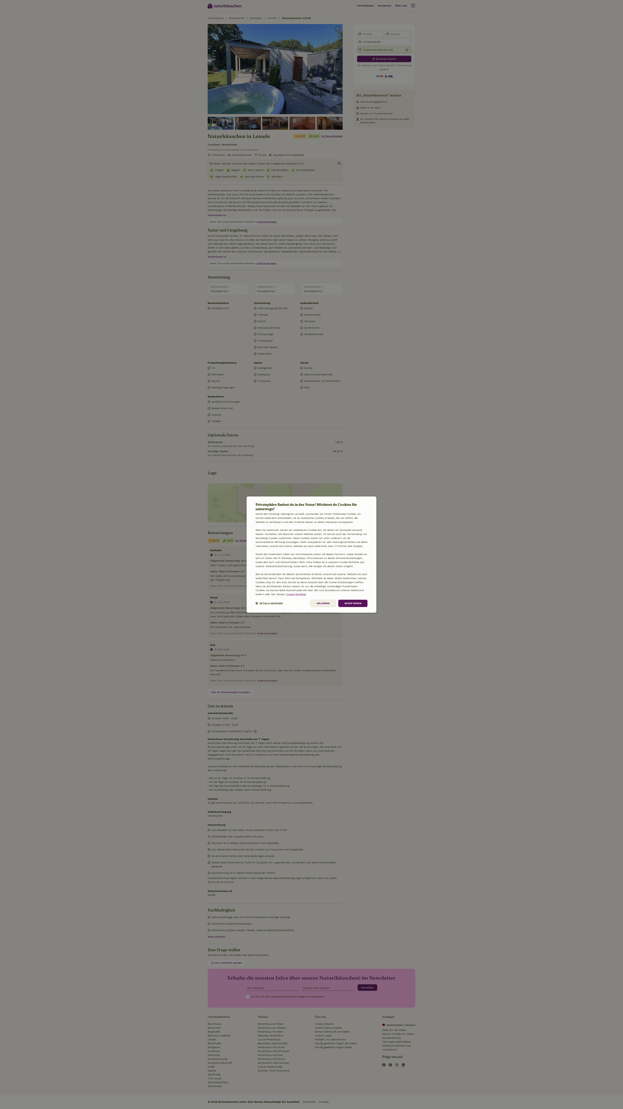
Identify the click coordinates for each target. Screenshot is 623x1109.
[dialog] (311, 554)
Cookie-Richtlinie (296, 594)
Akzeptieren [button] (352, 603)
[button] (269, 603)
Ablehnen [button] (323, 603)
